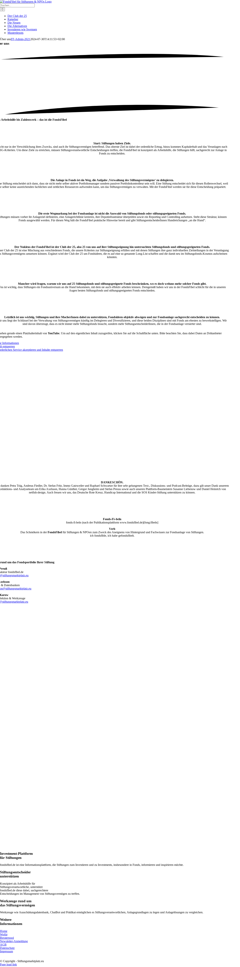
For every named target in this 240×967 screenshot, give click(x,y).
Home (3, 931)
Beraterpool (7, 937)
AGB (3, 944)
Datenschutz (7, 948)
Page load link (8, 964)
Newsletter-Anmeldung (14, 941)
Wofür (4, 934)
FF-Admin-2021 (20, 39)
